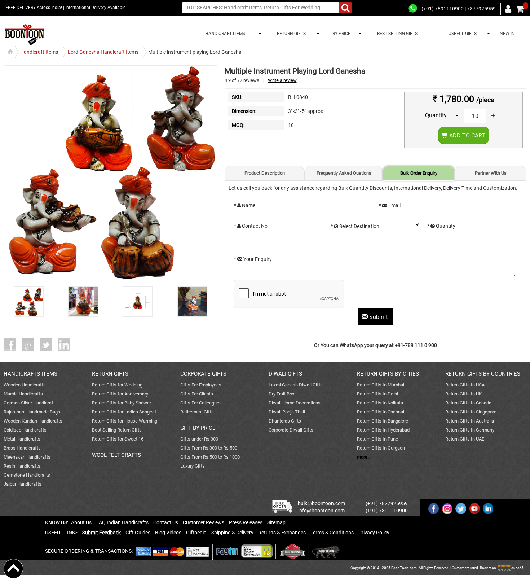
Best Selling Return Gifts (117, 430)
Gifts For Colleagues (201, 403)
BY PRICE (340, 33)
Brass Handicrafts (22, 448)
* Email (390, 205)
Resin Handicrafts (22, 466)
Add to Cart (466, 135)
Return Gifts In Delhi (377, 394)
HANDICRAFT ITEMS (224, 33)
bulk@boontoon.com (321, 503)
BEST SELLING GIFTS (397, 33)
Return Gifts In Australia (469, 421)
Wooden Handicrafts (25, 385)
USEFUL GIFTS (461, 33)
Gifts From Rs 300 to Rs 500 (208, 448)
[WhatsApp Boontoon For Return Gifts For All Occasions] (413, 8)
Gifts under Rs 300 (199, 439)
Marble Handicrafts (23, 394)
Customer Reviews (203, 522)
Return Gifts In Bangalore (382, 421)
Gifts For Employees (200, 385)
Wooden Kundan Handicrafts (33, 421)
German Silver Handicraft (29, 403)
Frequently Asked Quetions (344, 173)
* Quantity (441, 226)
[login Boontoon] (509, 8)
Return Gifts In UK (463, 394)
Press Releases (245, 522)
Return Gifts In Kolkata (380, 403)
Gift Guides (137, 532)
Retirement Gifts (197, 412)
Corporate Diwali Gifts (291, 430)
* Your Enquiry (253, 259)
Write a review (282, 80)
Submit (378, 317)
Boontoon (488, 568)
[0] (520, 9)
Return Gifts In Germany (469, 430)
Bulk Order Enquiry (418, 173)
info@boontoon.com (321, 510)
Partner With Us (491, 173)
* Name (244, 205)
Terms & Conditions (332, 532)
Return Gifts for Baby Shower (121, 403)
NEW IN (507, 33)
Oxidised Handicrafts (25, 430)
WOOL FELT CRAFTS (116, 455)
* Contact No (251, 226)
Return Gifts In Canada (468, 403)
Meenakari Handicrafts (27, 457)
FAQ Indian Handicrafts (122, 522)
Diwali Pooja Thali (287, 412)
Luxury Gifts (192, 466)
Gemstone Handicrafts (27, 475)
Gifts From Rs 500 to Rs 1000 (210, 457)
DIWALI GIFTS (285, 374)
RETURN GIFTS (290, 33)
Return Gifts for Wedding (117, 385)
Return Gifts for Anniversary (120, 394)
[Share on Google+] (31, 344)
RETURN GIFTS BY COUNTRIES (482, 374)
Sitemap (276, 522)
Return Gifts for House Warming (124, 421)
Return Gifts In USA (465, 385)
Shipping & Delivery (232, 532)
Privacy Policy (373, 532)
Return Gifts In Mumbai (380, 385)
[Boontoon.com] (13, 568)
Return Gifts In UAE (464, 439)
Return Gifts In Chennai (380, 412)
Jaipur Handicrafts (22, 484)
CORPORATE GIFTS (203, 374)
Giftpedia (196, 532)
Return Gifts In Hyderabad (383, 430)
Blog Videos (168, 532)
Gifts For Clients (196, 394)
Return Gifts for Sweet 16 (117, 439)
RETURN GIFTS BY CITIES (388, 374)
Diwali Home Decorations (295, 403)
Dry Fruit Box (281, 394)
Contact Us (165, 522)
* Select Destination (355, 226)
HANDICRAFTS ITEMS (30, 374)
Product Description (264, 173)
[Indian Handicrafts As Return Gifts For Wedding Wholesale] (25, 35)
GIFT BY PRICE (198, 428)
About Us (81, 522)
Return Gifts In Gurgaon (381, 448)
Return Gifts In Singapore (470, 412)
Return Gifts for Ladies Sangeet (124, 412)
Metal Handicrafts (22, 439)
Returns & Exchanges (282, 532)
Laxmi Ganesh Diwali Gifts (296, 385)
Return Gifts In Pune (377, 439)
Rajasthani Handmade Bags (32, 412)
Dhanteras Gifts (285, 421)
